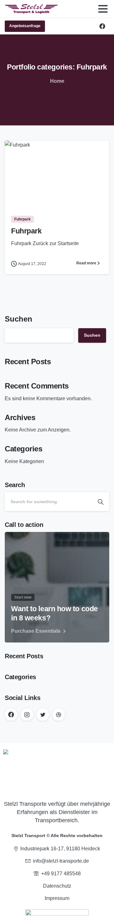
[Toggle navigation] (103, 8)
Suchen (18, 319)
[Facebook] (102, 26)
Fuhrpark (26, 231)
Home (57, 81)
